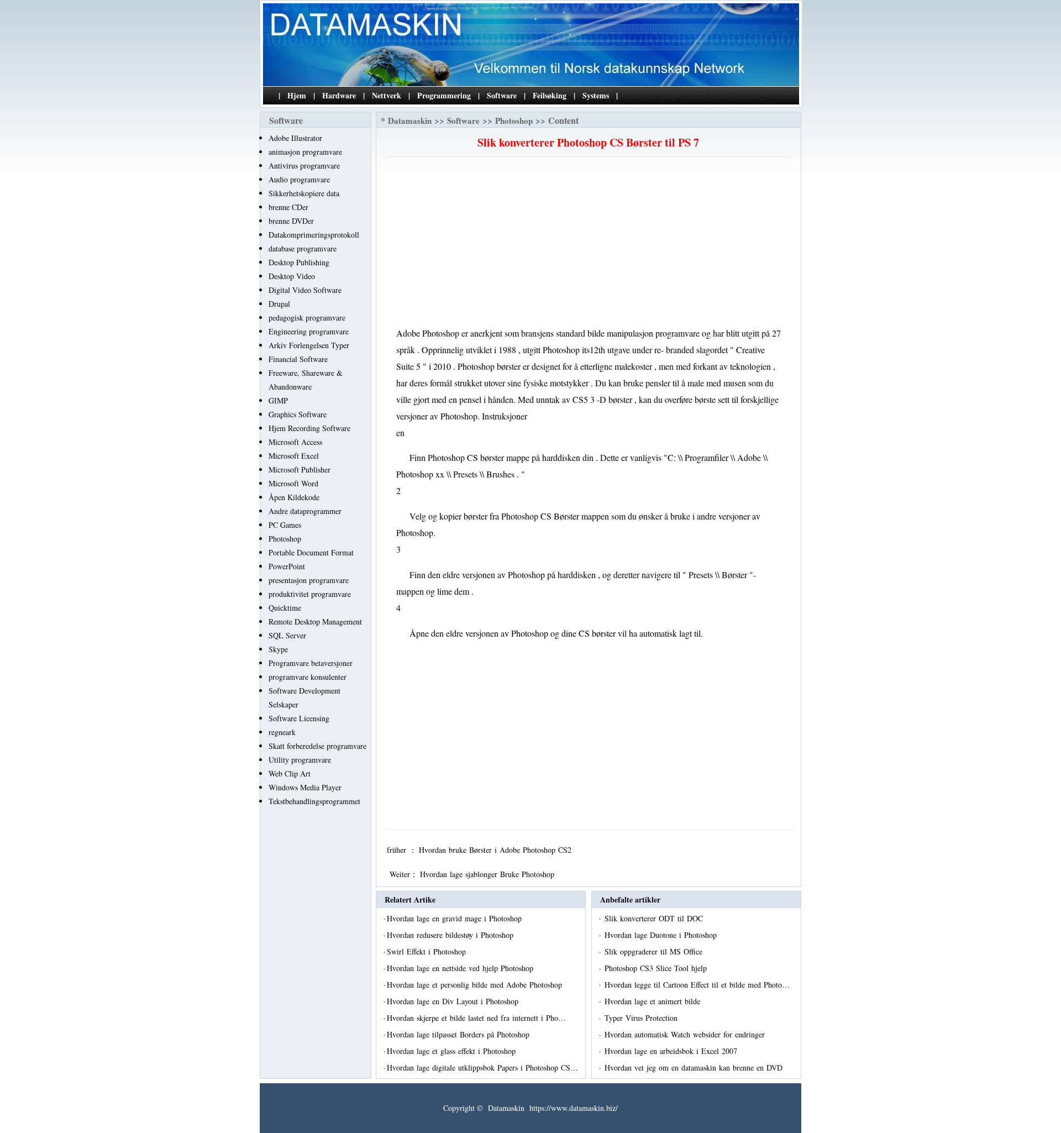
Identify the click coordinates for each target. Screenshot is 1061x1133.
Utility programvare (300, 759)
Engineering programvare (309, 331)
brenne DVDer (291, 221)
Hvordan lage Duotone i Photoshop (662, 935)
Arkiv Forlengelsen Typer (309, 345)
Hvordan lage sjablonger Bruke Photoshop (488, 874)
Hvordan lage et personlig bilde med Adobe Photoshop (476, 984)
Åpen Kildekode (294, 497)
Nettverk (386, 95)
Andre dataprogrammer (305, 511)
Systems (595, 95)
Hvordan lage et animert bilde (654, 1001)
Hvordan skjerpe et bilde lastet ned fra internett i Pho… (476, 1018)
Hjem (296, 95)
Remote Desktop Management (315, 621)
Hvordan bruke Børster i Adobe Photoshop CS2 (496, 849)
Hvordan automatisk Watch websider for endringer (686, 1034)
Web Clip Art (290, 773)
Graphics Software (298, 414)
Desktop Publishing (299, 262)
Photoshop (285, 538)
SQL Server (287, 635)
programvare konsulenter (307, 677)
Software (502, 95)
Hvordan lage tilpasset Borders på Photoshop (459, 1034)
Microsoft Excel (294, 455)
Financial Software (298, 359)
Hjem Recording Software (309, 428)
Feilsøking (549, 95)
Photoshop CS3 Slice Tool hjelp (657, 968)
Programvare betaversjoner (311, 663)
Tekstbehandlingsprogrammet (314, 801)
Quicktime (285, 607)
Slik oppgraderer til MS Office (655, 951)
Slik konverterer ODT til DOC (655, 918)
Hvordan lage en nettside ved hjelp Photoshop (461, 968)
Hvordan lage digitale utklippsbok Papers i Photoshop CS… (482, 1067)
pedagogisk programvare (307, 317)
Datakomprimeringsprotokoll (314, 234)
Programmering (444, 95)
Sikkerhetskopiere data (304, 193)
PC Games (285, 525)
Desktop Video (292, 276)
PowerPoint (287, 566)
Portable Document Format (311, 552)
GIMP (278, 400)
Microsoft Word (293, 483)
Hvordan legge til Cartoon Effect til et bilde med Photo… (697, 984)
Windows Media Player (305, 787)
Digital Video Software (305, 290)
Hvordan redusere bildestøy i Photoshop (451, 935)
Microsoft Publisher (299, 469)
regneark (282, 732)
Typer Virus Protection (642, 1018)
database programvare (303, 248)
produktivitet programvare (310, 594)
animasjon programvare (305, 151)
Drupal (279, 303)
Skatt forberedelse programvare (317, 746)
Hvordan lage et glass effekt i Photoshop (452, 1051)
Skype (278, 649)
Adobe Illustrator (295, 138)
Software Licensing (299, 718)
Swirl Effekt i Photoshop (428, 951)
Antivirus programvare (304, 165)
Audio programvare (299, 179)
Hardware (339, 95)
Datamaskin (410, 120)
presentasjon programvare (309, 580)
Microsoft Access (295, 442)
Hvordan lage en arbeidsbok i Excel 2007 (672, 1051)
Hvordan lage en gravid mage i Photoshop (455, 918)
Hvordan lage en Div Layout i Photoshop (454, 1001)
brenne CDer (288, 207)
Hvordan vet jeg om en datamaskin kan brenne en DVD (695, 1067)
